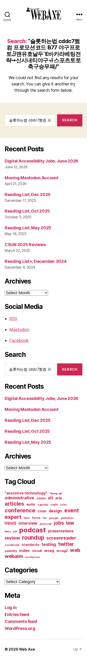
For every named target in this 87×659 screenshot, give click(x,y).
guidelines (67, 518)
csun (42, 511)
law (70, 523)
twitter (66, 544)
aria (58, 498)
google (53, 518)
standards (30, 545)
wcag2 (62, 551)
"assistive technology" (26, 493)
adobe (41, 498)
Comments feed (21, 621)
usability (11, 551)
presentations (61, 531)
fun (45, 518)
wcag (49, 550)
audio (30, 504)
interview (28, 523)
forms (36, 518)
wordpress (32, 557)
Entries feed (17, 614)
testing (49, 544)
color (63, 504)
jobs (59, 523)
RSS (13, 318)
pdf (15, 531)
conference (20, 510)
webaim (14, 556)
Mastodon (19, 329)
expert (13, 517)
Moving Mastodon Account (31, 177)
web (75, 550)
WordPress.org (20, 628)
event (71, 510)
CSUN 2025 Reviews (25, 244)
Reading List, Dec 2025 (28, 194)
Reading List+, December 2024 (35, 261)
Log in (10, 607)
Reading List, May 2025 (28, 227)
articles (14, 503)
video (24, 550)
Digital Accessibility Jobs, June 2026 (41, 161)
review (12, 538)
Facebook (19, 340)
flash (27, 518)
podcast (32, 530)
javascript (46, 523)
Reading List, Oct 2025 (27, 211)
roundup (33, 537)
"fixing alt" (56, 493)
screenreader (61, 538)
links (8, 531)
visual (37, 551)
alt (50, 497)
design (55, 510)
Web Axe (27, 649)
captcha (43, 504)
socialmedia (12, 545)
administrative (19, 497)
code (54, 504)
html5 (10, 523)
